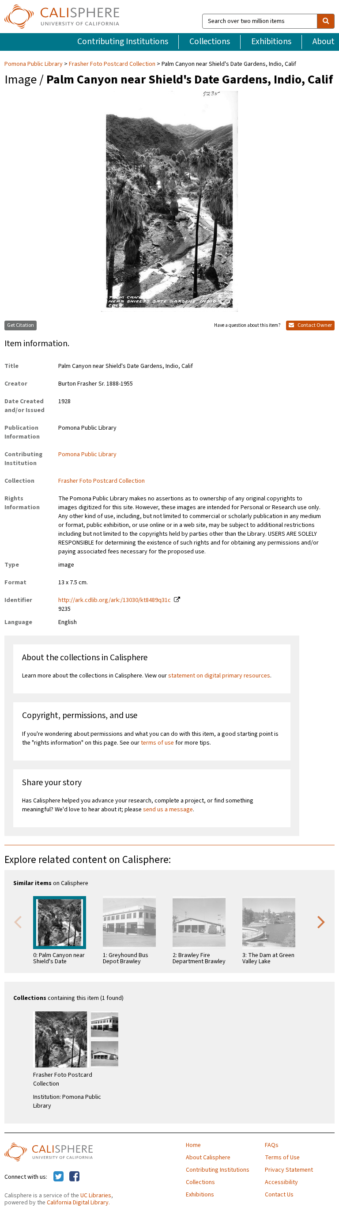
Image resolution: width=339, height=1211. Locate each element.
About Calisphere (208, 1157)
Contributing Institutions (122, 41)
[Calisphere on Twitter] (58, 1177)
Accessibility (281, 1182)
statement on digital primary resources (219, 675)
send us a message (168, 809)
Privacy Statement (289, 1170)
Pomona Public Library (34, 64)
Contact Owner (314, 325)
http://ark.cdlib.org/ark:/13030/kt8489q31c (114, 600)
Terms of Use (282, 1157)
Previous (17, 921)
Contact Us (279, 1195)
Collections (209, 41)
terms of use (157, 742)
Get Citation (20, 325)
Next (321, 921)
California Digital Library (78, 1202)
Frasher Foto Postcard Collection (112, 64)
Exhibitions (271, 41)
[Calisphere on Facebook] (74, 1177)
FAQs (272, 1145)
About (324, 41)
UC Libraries (95, 1195)
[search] (326, 21)
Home (193, 1145)
